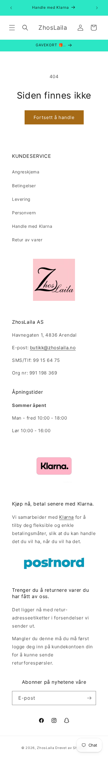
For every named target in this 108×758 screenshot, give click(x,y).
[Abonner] (89, 698)
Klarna (66, 517)
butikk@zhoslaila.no (53, 347)
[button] (12, 27)
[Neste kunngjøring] (97, 7)
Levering (21, 199)
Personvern (24, 212)
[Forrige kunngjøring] (11, 7)
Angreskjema (26, 171)
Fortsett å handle (54, 117)
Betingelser (24, 185)
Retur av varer (27, 239)
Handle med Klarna (32, 226)
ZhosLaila (45, 748)
